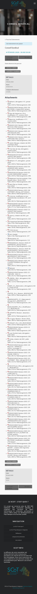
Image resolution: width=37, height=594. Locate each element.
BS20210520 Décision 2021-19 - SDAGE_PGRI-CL (19, 353)
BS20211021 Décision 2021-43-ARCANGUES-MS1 (18, 132)
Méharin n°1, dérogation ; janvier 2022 (18, 161)
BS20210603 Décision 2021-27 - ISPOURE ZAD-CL (19, 402)
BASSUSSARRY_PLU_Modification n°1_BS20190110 (19, 307)
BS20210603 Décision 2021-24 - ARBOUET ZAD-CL (19, 384)
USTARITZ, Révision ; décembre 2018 (18, 313)
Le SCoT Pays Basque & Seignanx (18, 530)
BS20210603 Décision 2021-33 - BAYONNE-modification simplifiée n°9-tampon (19, 440)
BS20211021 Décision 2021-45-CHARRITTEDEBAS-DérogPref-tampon (18, 262)
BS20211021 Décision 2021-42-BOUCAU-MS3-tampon (18, 126)
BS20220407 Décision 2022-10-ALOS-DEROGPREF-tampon (18, 204)
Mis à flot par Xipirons (18, 588)
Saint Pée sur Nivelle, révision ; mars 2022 (18, 185)
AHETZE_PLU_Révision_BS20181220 (20, 293)
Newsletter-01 (14, 239)
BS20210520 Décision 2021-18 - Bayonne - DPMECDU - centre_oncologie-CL (19, 346)
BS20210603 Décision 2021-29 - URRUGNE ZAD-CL (19, 414)
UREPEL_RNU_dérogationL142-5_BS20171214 (19, 279)
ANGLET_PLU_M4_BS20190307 (20, 323)
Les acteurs (18, 540)
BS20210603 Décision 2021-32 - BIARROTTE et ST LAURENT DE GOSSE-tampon (19, 432)
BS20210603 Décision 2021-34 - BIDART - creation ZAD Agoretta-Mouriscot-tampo (19, 447)
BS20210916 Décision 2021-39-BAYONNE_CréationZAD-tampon (18, 108)
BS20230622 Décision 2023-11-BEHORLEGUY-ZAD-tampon (18, 255)
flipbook (12, 268)
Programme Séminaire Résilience (19, 221)
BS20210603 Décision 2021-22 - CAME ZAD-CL (19, 372)
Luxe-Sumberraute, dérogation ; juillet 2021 (18, 334)
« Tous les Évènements (12, 39)
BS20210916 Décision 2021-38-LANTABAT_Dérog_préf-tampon (18, 191)
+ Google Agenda (11, 68)
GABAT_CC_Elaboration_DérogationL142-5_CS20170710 (21, 286)
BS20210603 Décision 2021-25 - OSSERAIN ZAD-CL (19, 390)
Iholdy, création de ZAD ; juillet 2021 (18, 340)
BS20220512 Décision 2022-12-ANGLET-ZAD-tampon (18, 210)
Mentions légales (27, 586)
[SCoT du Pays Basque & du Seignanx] (18, 4)
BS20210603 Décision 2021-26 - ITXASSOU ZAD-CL (19, 396)
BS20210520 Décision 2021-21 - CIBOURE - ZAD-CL (19, 273)
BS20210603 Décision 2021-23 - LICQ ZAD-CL (19, 378)
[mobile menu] (34, 3)
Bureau (27, 57)
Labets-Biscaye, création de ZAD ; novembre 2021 (19, 144)
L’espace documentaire (18, 536)
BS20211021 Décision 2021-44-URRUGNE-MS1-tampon (18, 138)
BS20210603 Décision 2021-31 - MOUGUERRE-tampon (19, 426)
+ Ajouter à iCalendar (13, 71)
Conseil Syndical (9, 58)
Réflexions (18, 533)
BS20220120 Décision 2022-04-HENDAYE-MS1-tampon (18, 167)
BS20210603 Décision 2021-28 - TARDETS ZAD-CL (19, 408)
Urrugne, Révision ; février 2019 (19, 319)
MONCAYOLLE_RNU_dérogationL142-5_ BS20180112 (20, 367)
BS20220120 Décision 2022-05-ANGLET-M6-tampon (18, 155)
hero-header (13, 234)
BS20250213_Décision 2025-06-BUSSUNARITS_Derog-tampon (19, 249)
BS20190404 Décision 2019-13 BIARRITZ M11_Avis (18, 328)
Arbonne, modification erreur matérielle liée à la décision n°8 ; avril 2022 (19, 197)
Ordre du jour (13, 230)
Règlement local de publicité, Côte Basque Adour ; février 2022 (19, 179)
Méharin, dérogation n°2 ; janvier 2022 (18, 102)
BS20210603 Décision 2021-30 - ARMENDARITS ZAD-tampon (19, 420)
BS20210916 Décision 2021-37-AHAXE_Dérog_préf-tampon (18, 454)
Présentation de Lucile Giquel (18, 226)
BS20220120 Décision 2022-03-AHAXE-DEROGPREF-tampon (18, 173)
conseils (8, 92)
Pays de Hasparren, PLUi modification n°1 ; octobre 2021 (17, 114)
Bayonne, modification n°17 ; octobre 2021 (17, 120)
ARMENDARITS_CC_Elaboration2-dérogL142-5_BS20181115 (19, 300)
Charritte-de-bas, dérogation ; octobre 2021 (18, 149)
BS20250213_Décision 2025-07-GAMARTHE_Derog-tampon (19, 243)
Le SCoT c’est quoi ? (18, 526)
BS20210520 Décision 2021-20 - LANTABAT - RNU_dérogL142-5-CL (19, 359)
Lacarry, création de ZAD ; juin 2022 (18, 216)
